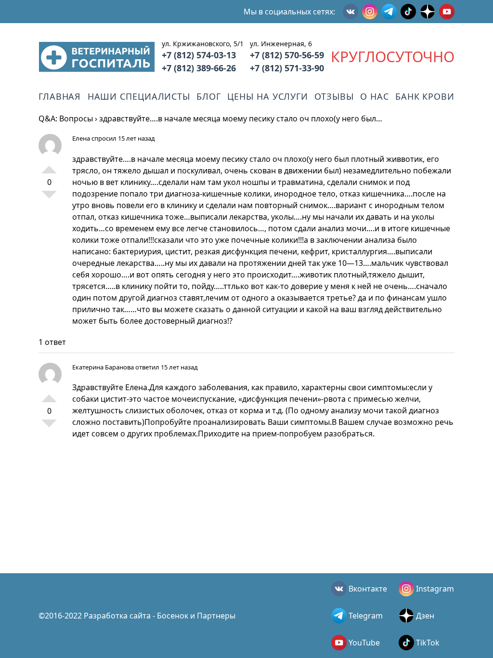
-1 (49, 198)
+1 (49, 165)
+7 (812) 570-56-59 (287, 55)
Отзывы (333, 96)
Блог (208, 96)
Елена (81, 138)
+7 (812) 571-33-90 (287, 68)
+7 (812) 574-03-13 (199, 55)
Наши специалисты (139, 96)
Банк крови (424, 96)
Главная (60, 96)
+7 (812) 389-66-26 (199, 68)
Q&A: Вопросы (66, 118)
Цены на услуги (267, 96)
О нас (374, 96)
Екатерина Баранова (103, 367)
